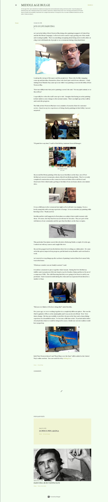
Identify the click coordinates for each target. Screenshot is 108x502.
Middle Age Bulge (35, 5)
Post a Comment (42, 486)
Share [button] (16, 23)
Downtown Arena (49, 431)
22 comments (46, 434)
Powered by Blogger (55, 496)
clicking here (67, 358)
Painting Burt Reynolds (47, 483)
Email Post (40, 365)
